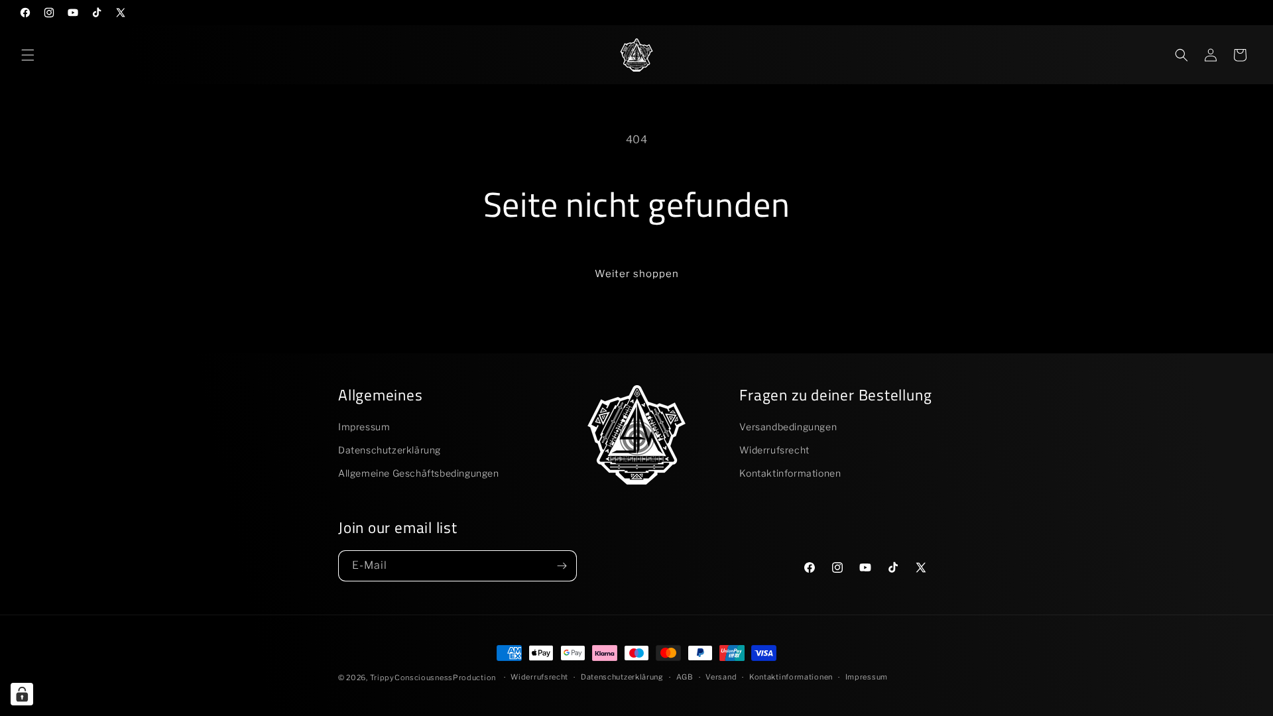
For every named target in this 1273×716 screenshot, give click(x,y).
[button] (27, 55)
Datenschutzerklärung (389, 449)
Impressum (364, 426)
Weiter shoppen (637, 274)
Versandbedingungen (788, 426)
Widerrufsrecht (774, 449)
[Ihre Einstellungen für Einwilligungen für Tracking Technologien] (22, 694)
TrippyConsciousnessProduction (433, 677)
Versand (721, 677)
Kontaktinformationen (790, 473)
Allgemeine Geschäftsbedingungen (418, 473)
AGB (685, 677)
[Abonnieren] (561, 565)
